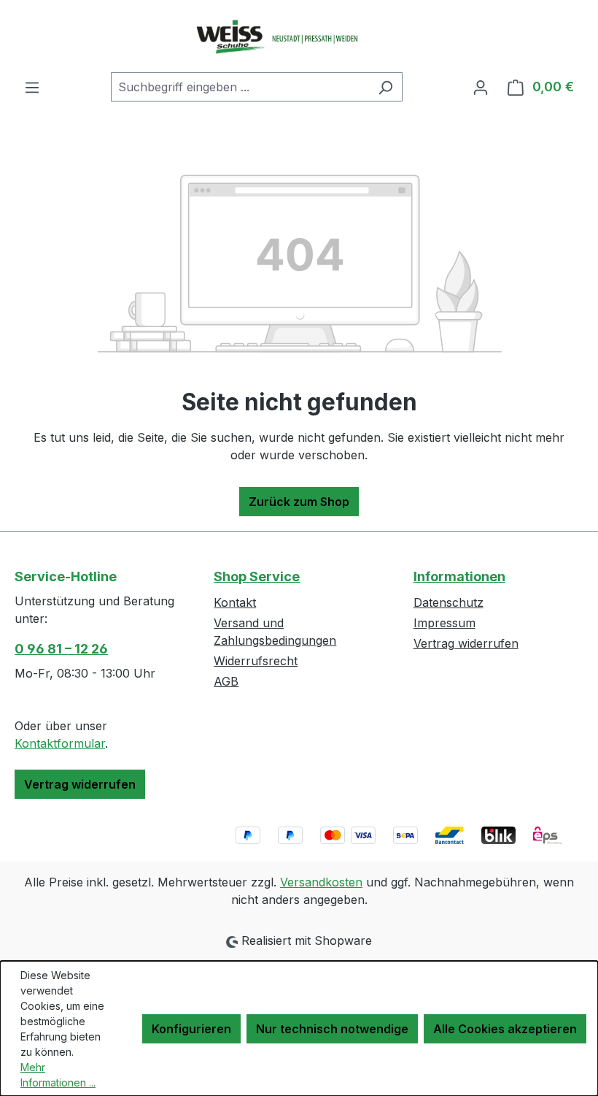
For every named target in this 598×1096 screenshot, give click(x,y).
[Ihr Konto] (480, 86)
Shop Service (257, 576)
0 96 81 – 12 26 (61, 648)
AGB (226, 681)
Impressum (444, 623)
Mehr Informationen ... (58, 1075)
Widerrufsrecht (256, 661)
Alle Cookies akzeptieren (505, 1029)
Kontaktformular (60, 743)
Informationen (459, 576)
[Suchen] (385, 86)
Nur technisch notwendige (332, 1029)
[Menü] (32, 86)
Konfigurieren (191, 1029)
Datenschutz (448, 602)
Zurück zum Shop (299, 501)
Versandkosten (321, 882)
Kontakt (235, 602)
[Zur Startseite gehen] (299, 36)
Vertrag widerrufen (80, 784)
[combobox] (240, 86)
